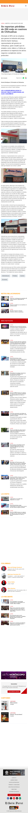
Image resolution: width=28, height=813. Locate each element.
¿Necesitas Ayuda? (14, 795)
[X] (11, 798)
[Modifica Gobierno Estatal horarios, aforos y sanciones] (5, 311)
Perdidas (15, 275)
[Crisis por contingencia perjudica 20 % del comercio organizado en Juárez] (5, 298)
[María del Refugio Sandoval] (4, 568)
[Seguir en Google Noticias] (26, 78)
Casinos (22, 275)
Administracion (5, 275)
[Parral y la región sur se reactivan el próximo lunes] (5, 305)
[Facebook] (8, 798)
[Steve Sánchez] (4, 590)
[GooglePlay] (20, 798)
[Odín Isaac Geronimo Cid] (4, 575)
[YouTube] (14, 798)
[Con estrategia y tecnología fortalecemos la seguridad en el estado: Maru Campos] (5, 601)
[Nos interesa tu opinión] (14, 773)
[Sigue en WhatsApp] (23, 78)
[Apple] (17, 798)
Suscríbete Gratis (14, 691)
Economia (4, 279)
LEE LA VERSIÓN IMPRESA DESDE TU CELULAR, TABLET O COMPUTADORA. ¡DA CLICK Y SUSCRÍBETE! (12, 92)
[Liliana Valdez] (4, 582)
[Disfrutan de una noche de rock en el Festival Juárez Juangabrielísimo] (5, 331)
